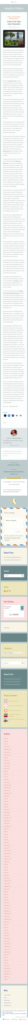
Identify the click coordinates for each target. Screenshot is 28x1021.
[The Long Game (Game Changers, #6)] (22, 610)
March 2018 (6, 809)
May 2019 (6, 777)
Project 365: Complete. (14, 464)
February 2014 (7, 938)
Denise (9, 710)
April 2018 (6, 807)
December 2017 (7, 818)
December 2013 (7, 943)
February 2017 (7, 845)
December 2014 (7, 911)
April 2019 (6, 779)
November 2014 (7, 913)
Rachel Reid (7, 608)
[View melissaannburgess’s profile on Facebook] (5, 591)
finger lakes (11, 451)
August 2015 (6, 889)
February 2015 (7, 905)
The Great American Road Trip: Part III (12, 557)
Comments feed (7, 1003)
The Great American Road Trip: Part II (12, 560)
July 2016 (6, 864)
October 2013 (7, 949)
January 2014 (7, 941)
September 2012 (7, 974)
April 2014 (6, 933)
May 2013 (6, 963)
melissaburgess (17, 438)
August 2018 (6, 796)
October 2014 (7, 916)
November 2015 (7, 881)
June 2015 (6, 894)
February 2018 (7, 812)
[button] (10, 41)
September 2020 (7, 755)
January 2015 (6, 908)
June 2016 (6, 867)
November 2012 (7, 968)
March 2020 (6, 760)
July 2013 (6, 957)
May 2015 (6, 897)
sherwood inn (18, 451)
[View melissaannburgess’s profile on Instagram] (10, 591)
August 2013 (6, 954)
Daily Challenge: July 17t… (16, 710)
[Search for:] (14, 575)
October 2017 (7, 823)
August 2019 (6, 768)
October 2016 (7, 856)
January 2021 (7, 746)
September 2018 (7, 793)
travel (19, 453)
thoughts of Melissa (14, 8)
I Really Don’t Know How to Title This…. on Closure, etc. (14, 472)
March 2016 (6, 875)
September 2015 (7, 886)
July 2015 (6, 892)
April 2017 (6, 839)
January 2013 (6, 965)
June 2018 (6, 801)
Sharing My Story (15, 701)
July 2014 (6, 924)
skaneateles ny (13, 453)
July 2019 (6, 771)
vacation (5, 455)
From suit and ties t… (12, 719)
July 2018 (6, 798)
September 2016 (7, 859)
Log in (5, 997)
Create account (7, 995)
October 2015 (7, 883)
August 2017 (6, 829)
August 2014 (6, 922)
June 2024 (6, 741)
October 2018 (7, 790)
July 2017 (6, 831)
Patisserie (16, 281)
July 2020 (6, 757)
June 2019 (6, 774)
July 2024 (6, 738)
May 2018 (6, 804)
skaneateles (6, 453)
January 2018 (7, 815)
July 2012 (6, 979)
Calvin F (9, 701)
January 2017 (6, 848)
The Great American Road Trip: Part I (12, 684)
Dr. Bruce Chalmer (11, 714)
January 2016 (6, 878)
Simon (9, 705)
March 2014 (6, 935)
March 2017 (6, 842)
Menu (15, 2)
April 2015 (6, 900)
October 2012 (7, 971)
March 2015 (6, 902)
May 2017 (6, 837)
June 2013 (6, 960)
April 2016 (6, 872)
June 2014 (6, 927)
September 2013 (7, 952)
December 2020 (7, 749)
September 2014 (7, 919)
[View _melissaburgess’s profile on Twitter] (7, 591)
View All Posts (14, 445)
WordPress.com (7, 1005)
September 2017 (7, 826)
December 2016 (7, 850)
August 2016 (6, 861)
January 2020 (7, 766)
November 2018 (7, 787)
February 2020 (7, 763)
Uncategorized (14, 18)
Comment (18, 531)
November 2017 (7, 820)
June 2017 (6, 834)
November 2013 (7, 946)
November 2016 (7, 853)
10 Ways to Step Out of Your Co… (17, 705)
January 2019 (7, 782)
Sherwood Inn (6, 151)
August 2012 (6, 976)
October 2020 (7, 752)
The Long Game (7, 606)
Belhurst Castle (12, 81)
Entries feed (6, 1000)
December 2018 (7, 785)
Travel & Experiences (13, 17)
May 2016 (6, 870)
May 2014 (6, 930)
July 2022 (6, 744)
